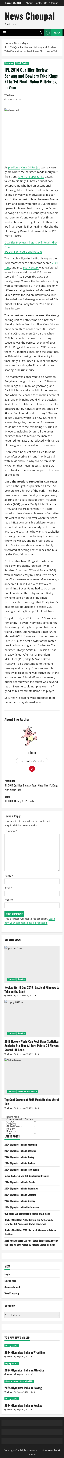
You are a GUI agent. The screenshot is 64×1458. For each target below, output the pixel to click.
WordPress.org (11, 1293)
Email (8, 887)
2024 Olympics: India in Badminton (21, 1188)
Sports (10, 1133)
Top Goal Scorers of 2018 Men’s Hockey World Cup (31, 1101)
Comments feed (12, 1287)
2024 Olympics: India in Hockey (19, 1163)
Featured (9, 63)
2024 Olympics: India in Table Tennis (21, 1169)
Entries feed (10, 1280)
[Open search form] (41, 32)
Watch (57, 32)
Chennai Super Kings (31, 176)
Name (8, 875)
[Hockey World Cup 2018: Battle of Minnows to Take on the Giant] (32, 964)
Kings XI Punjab (30, 167)
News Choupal (30, 15)
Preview (21, 979)
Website (9, 899)
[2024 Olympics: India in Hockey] (32, 1399)
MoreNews (48, 1450)
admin (10, 95)
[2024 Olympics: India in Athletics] (32, 1363)
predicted (14, 167)
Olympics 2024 (11, 1346)
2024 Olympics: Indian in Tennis (19, 1182)
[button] (4, 32)
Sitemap (53, 3)
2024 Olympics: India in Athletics (20, 1151)
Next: (19, 799)
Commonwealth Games (19, 1119)
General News (11, 1381)
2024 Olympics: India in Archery (19, 1201)
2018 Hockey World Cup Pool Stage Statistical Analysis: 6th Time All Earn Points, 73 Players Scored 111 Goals (31, 1045)
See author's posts (32, 761)
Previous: (31, 785)
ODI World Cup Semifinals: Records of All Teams (27, 1213)
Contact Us (41, 3)
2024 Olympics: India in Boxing (19, 1157)
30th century (31, 267)
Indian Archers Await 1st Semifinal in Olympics (26, 1176)
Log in (7, 1274)
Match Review (22, 63)
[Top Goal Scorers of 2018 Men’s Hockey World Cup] (32, 1076)
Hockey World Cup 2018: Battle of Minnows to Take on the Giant (31, 989)
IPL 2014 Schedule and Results (23, 251)
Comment (11, 831)
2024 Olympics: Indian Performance (21, 1207)
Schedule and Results (27, 1091)
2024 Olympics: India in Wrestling (20, 1144)
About (29, 3)
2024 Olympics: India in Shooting (20, 1194)
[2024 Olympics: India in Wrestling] (32, 1346)
